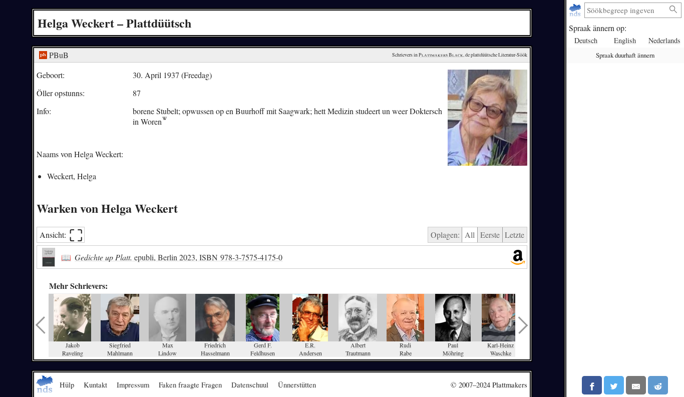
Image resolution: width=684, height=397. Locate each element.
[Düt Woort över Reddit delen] (658, 385)
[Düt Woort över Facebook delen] (592, 385)
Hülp (67, 384)
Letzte (514, 234)
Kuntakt (95, 384)
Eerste (490, 234)
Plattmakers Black (441, 55)
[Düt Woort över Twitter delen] (614, 385)
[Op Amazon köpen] (518, 257)
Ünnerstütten (297, 384)
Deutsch (585, 40)
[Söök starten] (673, 10)
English (625, 40)
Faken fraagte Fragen (190, 384)
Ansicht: (61, 235)
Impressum (133, 384)
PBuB (58, 55)
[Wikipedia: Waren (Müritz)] (164, 121)
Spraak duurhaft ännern (625, 55)
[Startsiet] (576, 10)
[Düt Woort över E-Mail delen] (636, 385)
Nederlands (664, 40)
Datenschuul (249, 384)
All (470, 234)
